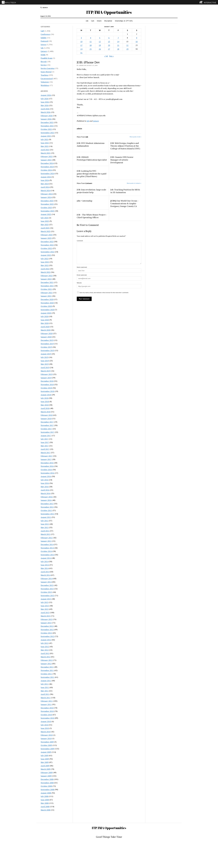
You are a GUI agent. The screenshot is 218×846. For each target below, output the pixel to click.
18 (91, 45)
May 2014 (45, 568)
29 (127, 49)
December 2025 (47, 122)
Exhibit (43, 37)
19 (100, 45)
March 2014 (45, 575)
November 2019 (47, 343)
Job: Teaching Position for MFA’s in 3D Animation (125, 191)
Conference (45, 34)
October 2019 (46, 347)
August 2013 (46, 599)
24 (81, 49)
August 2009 (46, 752)
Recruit (44, 61)
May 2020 (45, 323)
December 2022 (47, 241)
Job (87, 21)
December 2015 (47, 503)
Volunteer (45, 82)
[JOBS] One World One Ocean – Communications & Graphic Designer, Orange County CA (124, 203)
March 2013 (45, 616)
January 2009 (46, 776)
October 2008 (46, 786)
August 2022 (46, 255)
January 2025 (46, 160)
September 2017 (47, 432)
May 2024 (45, 183)
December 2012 (47, 626)
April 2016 (45, 490)
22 (127, 45)
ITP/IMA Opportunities (109, 12)
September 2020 (47, 309)
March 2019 (45, 371)
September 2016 (47, 473)
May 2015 (45, 527)
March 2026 (45, 112)
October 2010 (46, 714)
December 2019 (47, 340)
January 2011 (46, 704)
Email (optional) (82, 275)
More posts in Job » (135, 137)
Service (44, 65)
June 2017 (45, 442)
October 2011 (46, 674)
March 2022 (45, 272)
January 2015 (46, 541)
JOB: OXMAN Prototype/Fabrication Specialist (92, 158)
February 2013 (47, 619)
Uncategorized (47, 78)
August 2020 (46, 313)
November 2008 (47, 782)
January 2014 (46, 582)
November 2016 (47, 466)
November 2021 (47, 286)
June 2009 (45, 759)
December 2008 (47, 779)
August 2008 (46, 793)
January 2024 (46, 197)
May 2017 (45, 445)
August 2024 (46, 177)
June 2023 (45, 221)
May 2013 (45, 609)
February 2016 (47, 497)
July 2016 (44, 480)
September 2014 (47, 554)
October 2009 (46, 745)
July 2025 (44, 139)
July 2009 (44, 755)
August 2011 (46, 680)
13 (109, 41)
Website (79, 283)
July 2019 (44, 357)
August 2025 (46, 136)
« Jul (106, 56)
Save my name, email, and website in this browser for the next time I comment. (104, 292)
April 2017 (45, 449)
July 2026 (44, 98)
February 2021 (47, 292)
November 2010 (47, 711)
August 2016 (46, 476)
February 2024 (47, 194)
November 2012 (47, 629)
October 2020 (46, 306)
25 (91, 49)
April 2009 (45, 765)
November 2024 (47, 166)
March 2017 (45, 452)
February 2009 (47, 772)
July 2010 (44, 725)
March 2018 (45, 411)
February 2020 (47, 333)
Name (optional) (82, 267)
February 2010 (47, 735)
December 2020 (47, 299)
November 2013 (47, 588)
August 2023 (46, 214)
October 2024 (46, 170)
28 (118, 49)
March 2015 (45, 534)
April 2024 (45, 187)
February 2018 (47, 415)
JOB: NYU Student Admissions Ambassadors (90, 144)
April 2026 (45, 109)
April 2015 (45, 531)
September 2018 (47, 391)
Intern (99, 21)
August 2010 (46, 721)
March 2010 (45, 731)
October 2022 (46, 248)
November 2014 (47, 548)
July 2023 (44, 217)
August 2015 (46, 517)
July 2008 (44, 796)
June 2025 (45, 143)
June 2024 (45, 180)
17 (81, 45)
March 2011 (45, 697)
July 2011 (44, 684)
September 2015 (47, 514)
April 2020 (45, 326)
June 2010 (45, 728)
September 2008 (47, 789)
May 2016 (45, 486)
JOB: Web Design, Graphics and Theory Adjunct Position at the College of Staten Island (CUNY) (125, 146)
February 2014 (47, 578)
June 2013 (45, 605)
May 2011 (45, 691)
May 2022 (45, 265)
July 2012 (44, 643)
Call (92, 21)
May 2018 (45, 405)
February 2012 (47, 660)
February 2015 (47, 537)
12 (100, 41)
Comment (80, 241)
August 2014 (46, 558)
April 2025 (45, 149)
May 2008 (45, 803)
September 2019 (47, 350)
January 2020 (46, 337)
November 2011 (47, 670)
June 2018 (45, 401)
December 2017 (47, 422)
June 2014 (45, 565)
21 (118, 45)
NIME (43, 54)
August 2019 (46, 354)
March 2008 (45, 810)
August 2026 (46, 95)
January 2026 (46, 119)
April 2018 (45, 408)
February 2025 (47, 156)
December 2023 (47, 200)
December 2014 (47, 544)
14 (118, 41)
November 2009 (47, 742)
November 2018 (47, 384)
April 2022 (45, 269)
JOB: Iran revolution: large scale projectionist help (91, 191)
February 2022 (47, 275)
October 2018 (46, 388)
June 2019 (45, 360)
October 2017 (46, 428)
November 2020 (47, 303)
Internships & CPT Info (124, 21)
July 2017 (44, 439)
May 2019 (45, 364)
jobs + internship (84, 200)
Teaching (44, 75)
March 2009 (45, 769)
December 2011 (47, 667)
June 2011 (45, 687)
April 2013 (45, 612)
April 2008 (45, 806)
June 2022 (45, 262)
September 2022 (47, 251)
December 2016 (47, 463)
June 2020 (45, 320)
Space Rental (46, 71)
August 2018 (46, 394)
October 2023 (46, 207)
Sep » (111, 56)
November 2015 (47, 507)
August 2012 (46, 639)
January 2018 (46, 418)
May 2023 (45, 224)
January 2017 (46, 459)
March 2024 (45, 190)
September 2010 (47, 718)
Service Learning (47, 68)
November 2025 (47, 126)
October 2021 (46, 289)
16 (137, 41)
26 (100, 49)
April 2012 (45, 653)
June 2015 (45, 524)
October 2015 (46, 510)
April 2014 (45, 571)
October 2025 (46, 129)
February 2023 (47, 234)
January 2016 (46, 500)
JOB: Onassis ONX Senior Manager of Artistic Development (121, 160)
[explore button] (201, 2)
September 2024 (47, 173)
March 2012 (45, 657)
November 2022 (47, 245)
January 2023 (46, 238)
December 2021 (47, 282)
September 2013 (47, 595)
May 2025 (45, 146)
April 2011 (45, 694)
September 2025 (47, 132)
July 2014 (44, 561)
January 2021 (46, 296)
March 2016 (45, 493)
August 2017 (46, 435)
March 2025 (45, 153)
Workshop (45, 85)
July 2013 (44, 602)
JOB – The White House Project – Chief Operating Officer (92, 216)
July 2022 (44, 258)
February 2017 (47, 456)
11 (91, 41)
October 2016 (46, 469)
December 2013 (47, 585)
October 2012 (46, 633)
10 (81, 41)
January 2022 (46, 279)
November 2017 (47, 425)
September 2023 (47, 211)
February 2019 (47, 374)
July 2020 (44, 316)
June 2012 (45, 646)
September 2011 (47, 677)
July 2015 (44, 520)
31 (81, 53)
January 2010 (46, 738)
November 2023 (47, 204)
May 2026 (45, 105)
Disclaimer (108, 21)
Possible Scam (46, 58)
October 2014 (46, 551)
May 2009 (45, 762)
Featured (44, 41)
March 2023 (45, 231)
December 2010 (47, 708)
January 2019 (46, 377)
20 (109, 45)
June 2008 (45, 799)
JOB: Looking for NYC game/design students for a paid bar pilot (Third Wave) (91, 173)
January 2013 (46, 622)
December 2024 (47, 163)
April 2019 (45, 367)
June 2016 (45, 483)
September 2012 (47, 636)
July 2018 (44, 398)
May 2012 (45, 650)
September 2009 (47, 748)
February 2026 (47, 115)
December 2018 (47, 381)
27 (109, 49)
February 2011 (47, 701)
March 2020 (45, 330)
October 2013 (46, 592)
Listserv (44, 51)
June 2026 (45, 102)
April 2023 (45, 228)
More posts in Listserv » (134, 183)
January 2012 (46, 663)
